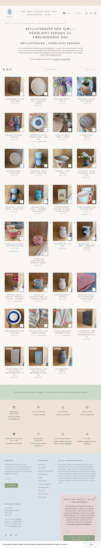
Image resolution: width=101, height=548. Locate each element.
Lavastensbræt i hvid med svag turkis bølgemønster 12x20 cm (38, 372)
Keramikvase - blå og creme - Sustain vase (38, 172)
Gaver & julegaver (44, 484)
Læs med (47, 15)
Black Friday (42, 497)
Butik (15, 23)
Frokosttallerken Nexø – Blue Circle (14, 332)
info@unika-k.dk (15, 526)
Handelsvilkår (43, 474)
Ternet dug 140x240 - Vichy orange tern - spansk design (86, 297)
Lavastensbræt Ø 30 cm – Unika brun (14, 100)
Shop (23, 12)
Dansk (78, 13)
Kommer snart (43, 494)
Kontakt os (42, 465)
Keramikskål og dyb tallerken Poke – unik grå (38, 137)
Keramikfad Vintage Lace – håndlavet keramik (38, 101)
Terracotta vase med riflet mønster (86, 100)
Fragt (40, 478)
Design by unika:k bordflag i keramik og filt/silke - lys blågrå (14, 297)
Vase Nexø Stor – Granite (62, 370)
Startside (8, 23)
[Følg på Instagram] (11, 535)
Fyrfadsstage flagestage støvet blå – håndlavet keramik (38, 297)
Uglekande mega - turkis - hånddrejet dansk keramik (38, 209)
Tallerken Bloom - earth (86, 136)
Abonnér (11, 485)
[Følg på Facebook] (6, 535)
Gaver (54, 12)
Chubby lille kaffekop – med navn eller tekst (14, 245)
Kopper (30, 12)
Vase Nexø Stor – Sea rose (62, 245)
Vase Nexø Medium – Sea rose (62, 296)
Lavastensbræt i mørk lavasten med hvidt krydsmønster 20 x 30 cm (87, 334)
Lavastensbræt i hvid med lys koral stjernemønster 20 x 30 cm (14, 372)
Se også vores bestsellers (62, 59)
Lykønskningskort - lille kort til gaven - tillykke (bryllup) (62, 209)
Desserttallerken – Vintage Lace (14, 172)
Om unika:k (42, 468)
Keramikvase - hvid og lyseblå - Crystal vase (14, 208)
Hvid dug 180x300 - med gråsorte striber (38, 332)
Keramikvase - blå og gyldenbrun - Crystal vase (86, 173)
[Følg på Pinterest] (16, 535)
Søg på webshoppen (45, 471)
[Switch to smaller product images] (7, 69)
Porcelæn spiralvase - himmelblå (14, 136)
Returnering (42, 481)
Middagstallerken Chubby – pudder (62, 136)
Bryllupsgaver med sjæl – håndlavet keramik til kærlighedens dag (42, 23)
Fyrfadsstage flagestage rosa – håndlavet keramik (38, 261)
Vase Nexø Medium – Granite (62, 100)
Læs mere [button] (71, 544)
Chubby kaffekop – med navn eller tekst (86, 208)
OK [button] (91, 544)
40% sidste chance (42, 12)
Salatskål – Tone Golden (63, 172)
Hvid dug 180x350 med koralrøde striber (62, 332)
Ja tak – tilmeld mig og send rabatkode (79, 538)
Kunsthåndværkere (34, 15)
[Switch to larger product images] (4, 69)
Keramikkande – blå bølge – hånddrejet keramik (87, 246)
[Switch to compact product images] (10, 69)
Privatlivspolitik (43, 487)
